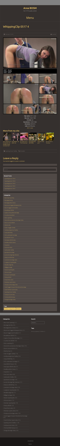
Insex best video (8, 247)
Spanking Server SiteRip (11, 151)
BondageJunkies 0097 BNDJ (32, 142)
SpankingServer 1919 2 (10, 186)
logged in (12, 161)
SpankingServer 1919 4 (10, 181)
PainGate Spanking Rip (10, 274)
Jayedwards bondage (9, 252)
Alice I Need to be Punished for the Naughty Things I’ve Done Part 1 (7, 143)
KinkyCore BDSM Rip (9, 257)
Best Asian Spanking (9, 198)
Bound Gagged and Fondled (11, 207)
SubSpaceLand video (10, 294)
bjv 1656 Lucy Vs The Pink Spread (23, 142)
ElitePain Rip (7, 225)
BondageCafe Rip (9, 200)
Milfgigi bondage (8, 267)
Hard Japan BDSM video (10, 240)
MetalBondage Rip (9, 264)
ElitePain (18, 309)
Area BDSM (30, 8)
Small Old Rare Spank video (11, 289)
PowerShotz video (9, 279)
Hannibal (54, 34)
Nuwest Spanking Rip (9, 269)
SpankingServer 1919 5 (10, 178)
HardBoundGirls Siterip (10, 242)
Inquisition (7, 245)
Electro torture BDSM (10, 222)
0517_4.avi (30, 128)
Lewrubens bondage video (11, 260)
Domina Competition (9, 309)
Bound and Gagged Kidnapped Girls (13, 205)
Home (30, 444)
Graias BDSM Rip (8, 232)
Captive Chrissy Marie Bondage (12, 212)
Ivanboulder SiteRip (9, 250)
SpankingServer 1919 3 (10, 183)
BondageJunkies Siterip (10, 202)
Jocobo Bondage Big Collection (12, 255)
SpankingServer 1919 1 (10, 188)
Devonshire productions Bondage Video (14, 220)
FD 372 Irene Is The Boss (49, 142)
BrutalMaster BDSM (9, 210)
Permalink (22, 151)
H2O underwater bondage (11, 235)
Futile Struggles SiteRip (10, 227)
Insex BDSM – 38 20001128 (15, 142)
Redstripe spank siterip (10, 282)
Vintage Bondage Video (10, 299)
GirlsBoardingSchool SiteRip (11, 230)
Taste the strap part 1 (40, 142)
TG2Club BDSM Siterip (10, 297)
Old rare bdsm (8, 272)
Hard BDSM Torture (9, 237)
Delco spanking (8, 217)
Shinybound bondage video (11, 284)
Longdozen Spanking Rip (10, 262)
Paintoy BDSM (8, 277)
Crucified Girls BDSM (9, 215)
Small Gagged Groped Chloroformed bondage (15, 287)
